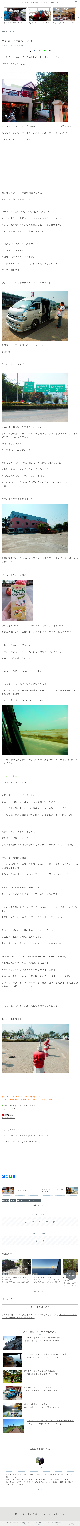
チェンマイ (23, 1200)
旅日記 (6, 1200)
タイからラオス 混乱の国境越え (38, 1387)
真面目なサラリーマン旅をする (29, 1142)
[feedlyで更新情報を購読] (36, 1241)
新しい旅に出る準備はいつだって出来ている (29, 1136)
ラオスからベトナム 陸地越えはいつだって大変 (45, 1354)
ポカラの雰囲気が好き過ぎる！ (37, 1404)
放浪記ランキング (8, 1118)
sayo (40, 1468)
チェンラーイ (35, 1200)
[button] (50, 50)
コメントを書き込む (40, 1307)
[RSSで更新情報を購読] (43, 1241)
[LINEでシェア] (45, 50)
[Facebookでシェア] (35, 50)
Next (78, 17)
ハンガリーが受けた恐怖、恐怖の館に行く (42, 1338)
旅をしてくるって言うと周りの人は (39, 1371)
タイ (14, 1200)
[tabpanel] (15, 16)
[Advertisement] (40, 164)
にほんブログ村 (8, 1109)
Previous (2, 17)
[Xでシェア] (30, 50)
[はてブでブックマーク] (40, 50)
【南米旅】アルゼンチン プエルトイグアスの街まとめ (50, 1421)
